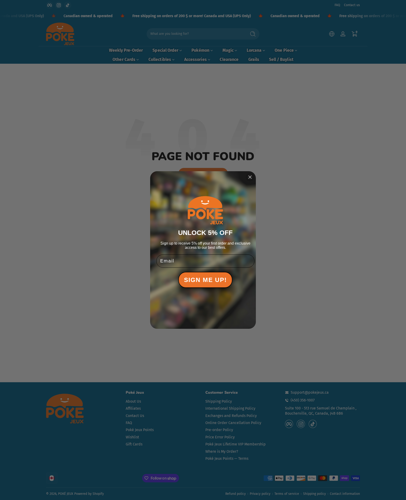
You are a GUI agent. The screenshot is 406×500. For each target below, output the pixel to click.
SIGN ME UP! (205, 279)
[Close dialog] (250, 177)
